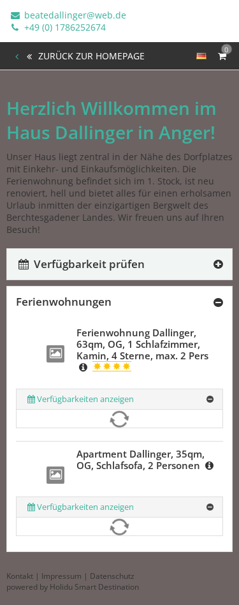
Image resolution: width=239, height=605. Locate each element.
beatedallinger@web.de (74, 15)
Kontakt (19, 576)
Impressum (61, 576)
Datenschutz (112, 576)
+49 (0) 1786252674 (64, 27)
